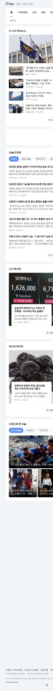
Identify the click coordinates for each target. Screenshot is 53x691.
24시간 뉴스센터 (31, 670)
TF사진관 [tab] (43, 430)
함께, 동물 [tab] (26, 159)
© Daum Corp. (12, 682)
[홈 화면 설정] (47, 685)
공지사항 (44, 670)
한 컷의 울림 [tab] (16, 430)
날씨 (31, 4)
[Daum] (8, 4)
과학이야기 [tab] (40, 159)
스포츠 (25, 4)
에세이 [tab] (14, 159)
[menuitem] (11, 12)
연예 (18, 4)
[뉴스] (12, 4)
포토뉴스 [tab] (30, 430)
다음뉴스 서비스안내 (14, 670)
